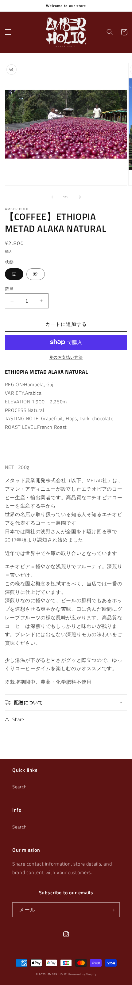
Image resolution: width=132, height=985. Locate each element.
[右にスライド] (80, 197)
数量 (9, 288)
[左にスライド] (52, 197)
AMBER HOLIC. (58, 974)
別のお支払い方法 (66, 357)
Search (19, 786)
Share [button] (18, 719)
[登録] (112, 909)
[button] (8, 32)
